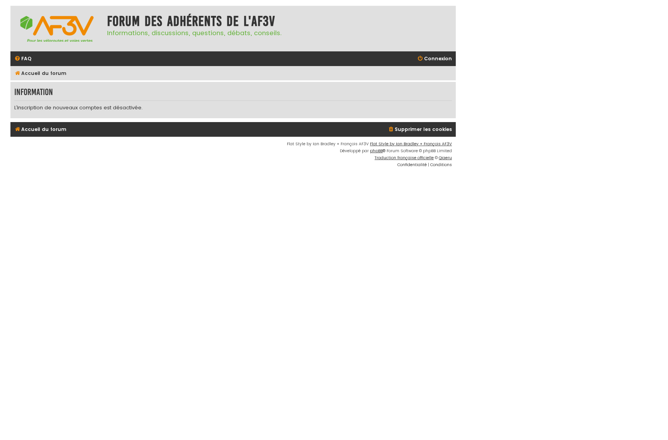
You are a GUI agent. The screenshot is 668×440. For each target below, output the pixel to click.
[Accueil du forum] (56, 28)
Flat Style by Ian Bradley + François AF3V (411, 144)
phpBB (376, 151)
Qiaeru (445, 158)
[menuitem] (22, 59)
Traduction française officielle (404, 158)
